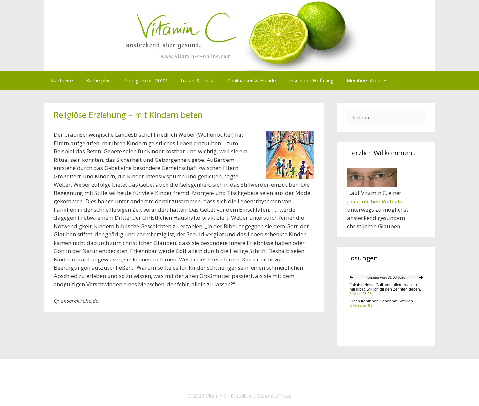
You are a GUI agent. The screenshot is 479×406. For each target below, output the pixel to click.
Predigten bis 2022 (145, 80)
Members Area (363, 80)
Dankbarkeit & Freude (251, 80)
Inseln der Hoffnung (311, 80)
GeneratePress (274, 395)
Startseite (62, 80)
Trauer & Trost (197, 80)
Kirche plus (98, 80)
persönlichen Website (374, 201)
